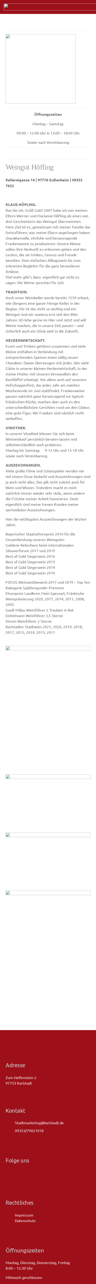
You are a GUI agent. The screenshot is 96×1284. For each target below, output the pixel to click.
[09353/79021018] (10, 1130)
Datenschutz (25, 1220)
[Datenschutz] (10, 1220)
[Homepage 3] (48, 802)
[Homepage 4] (48, 709)
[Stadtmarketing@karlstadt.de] (10, 1123)
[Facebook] (8, 1172)
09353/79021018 (29, 1130)
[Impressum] (10, 1215)
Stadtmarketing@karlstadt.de (39, 1122)
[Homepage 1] (48, 953)
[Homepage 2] (48, 861)
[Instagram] (16, 1172)
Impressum (24, 1215)
